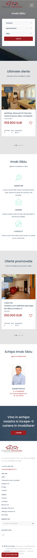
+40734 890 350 (10, 555)
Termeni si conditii (22, 546)
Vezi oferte (19, 396)
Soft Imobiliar (15, 551)
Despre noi (5, 484)
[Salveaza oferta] (31, 123)
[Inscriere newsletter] (32, 523)
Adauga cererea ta (8, 511)
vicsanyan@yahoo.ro (19, 394)
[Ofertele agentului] (18, 375)
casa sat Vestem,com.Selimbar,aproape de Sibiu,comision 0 (18, 306)
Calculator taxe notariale (10, 480)
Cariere (18, 433)
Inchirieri (5, 501)
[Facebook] (3, 535)
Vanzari (4, 498)
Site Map (5, 515)
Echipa (4, 487)
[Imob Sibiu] (12, 5)
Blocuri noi (5, 505)
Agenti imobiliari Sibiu (18, 356)
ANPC (3, 477)
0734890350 (19, 391)
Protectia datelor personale (22, 549)
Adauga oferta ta (8, 508)
